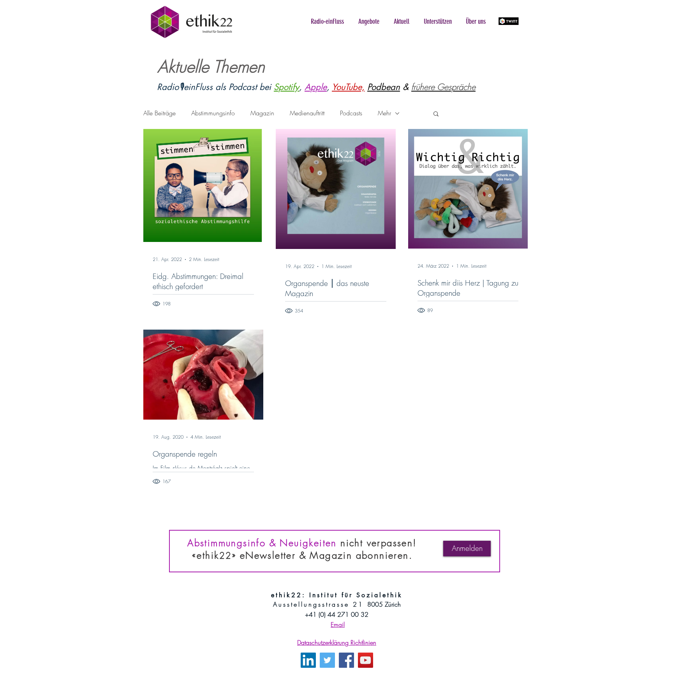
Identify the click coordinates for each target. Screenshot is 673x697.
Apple (316, 86)
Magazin (262, 113)
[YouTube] (365, 660)
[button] (327, 21)
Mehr (384, 113)
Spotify (286, 86)
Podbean (383, 86)
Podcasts (351, 113)
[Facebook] (346, 660)
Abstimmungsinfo (213, 113)
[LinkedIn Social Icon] (308, 660)
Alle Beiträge (159, 113)
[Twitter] (327, 660)
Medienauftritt (307, 113)
